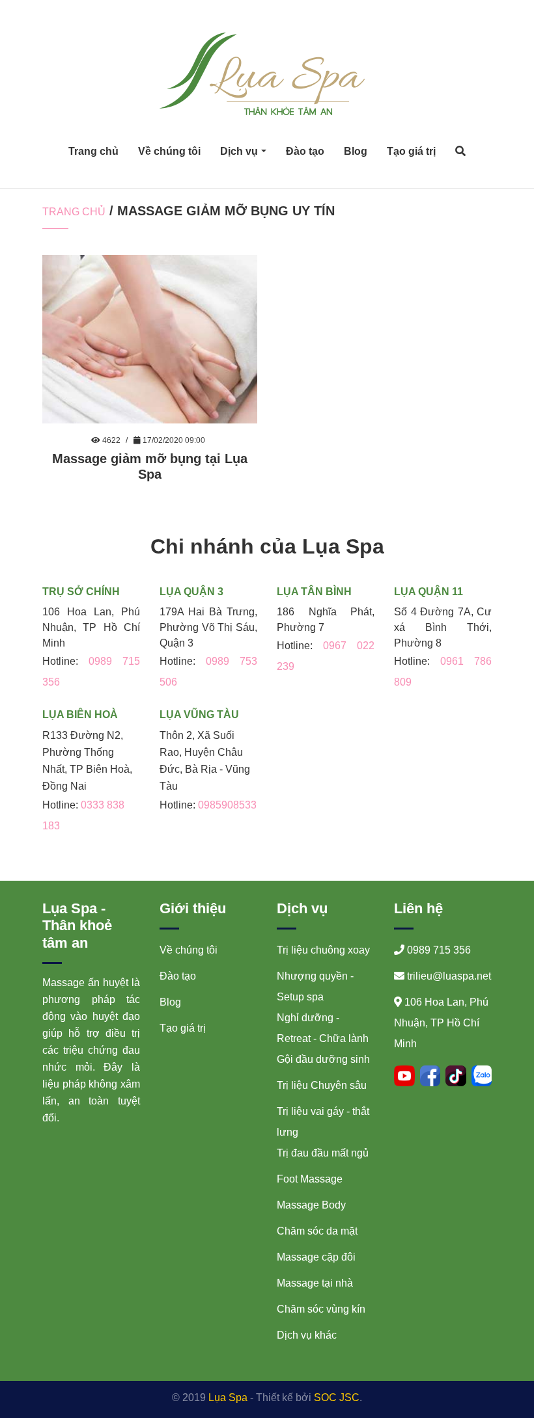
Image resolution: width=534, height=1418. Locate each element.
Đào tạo (305, 151)
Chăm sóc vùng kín (321, 1309)
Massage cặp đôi (316, 1257)
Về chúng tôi (169, 151)
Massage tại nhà (315, 1283)
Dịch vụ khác (307, 1335)
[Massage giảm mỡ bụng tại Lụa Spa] (149, 338)
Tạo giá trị (411, 151)
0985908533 (227, 804)
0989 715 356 (439, 950)
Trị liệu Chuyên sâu (322, 1085)
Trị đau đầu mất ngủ (323, 1152)
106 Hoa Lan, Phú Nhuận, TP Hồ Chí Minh (441, 1023)
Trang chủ (93, 151)
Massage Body (311, 1205)
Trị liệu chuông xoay (323, 950)
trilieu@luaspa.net (449, 976)
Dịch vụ (239, 151)
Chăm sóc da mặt (317, 1231)
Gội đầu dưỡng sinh (323, 1059)
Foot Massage (310, 1178)
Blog (355, 151)
